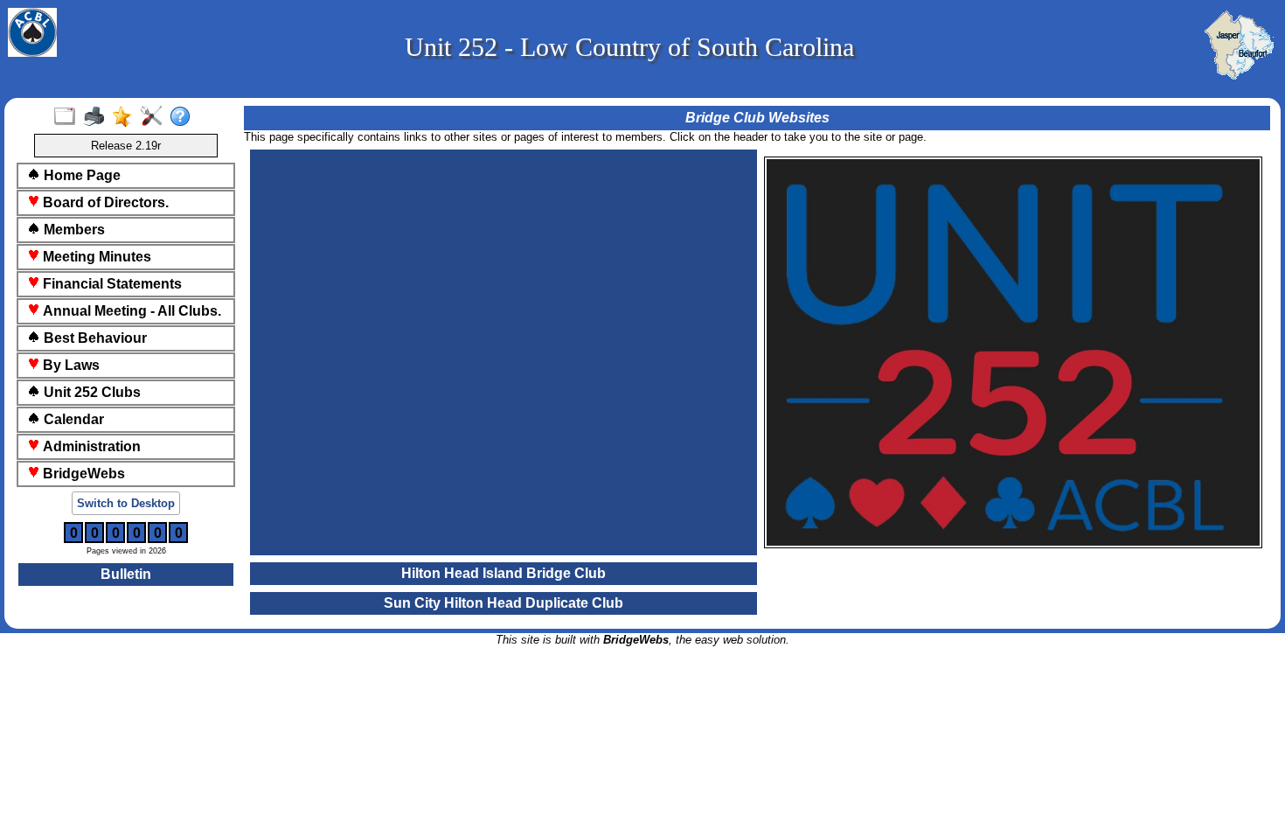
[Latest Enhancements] (126, 117)
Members (72, 229)
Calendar (72, 419)
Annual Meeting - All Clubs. (130, 310)
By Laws (69, 365)
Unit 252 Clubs (90, 392)
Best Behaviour (93, 338)
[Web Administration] (155, 117)
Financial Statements (110, 283)
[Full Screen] (68, 117)
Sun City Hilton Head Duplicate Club (503, 603)
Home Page (80, 175)
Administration (90, 446)
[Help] (184, 117)
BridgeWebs (82, 473)
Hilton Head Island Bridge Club (503, 573)
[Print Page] (97, 117)
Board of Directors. (104, 202)
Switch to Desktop (126, 503)
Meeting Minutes (95, 256)
